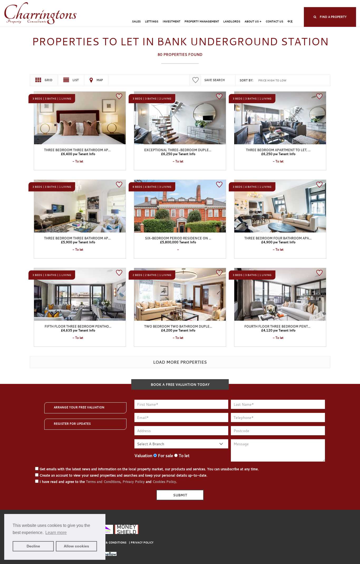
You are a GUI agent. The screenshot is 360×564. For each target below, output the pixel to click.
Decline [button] (33, 546)
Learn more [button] (56, 532)
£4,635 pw (78, 330)
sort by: (246, 80)
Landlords (231, 21)
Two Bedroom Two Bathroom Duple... (178, 326)
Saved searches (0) (271, 4)
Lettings (151, 21)
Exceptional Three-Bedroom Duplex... (178, 150)
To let (183, 455)
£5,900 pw (78, 242)
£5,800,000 (178, 242)
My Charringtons (201, 4)
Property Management (201, 21)
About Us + (253, 21)
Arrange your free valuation (79, 407)
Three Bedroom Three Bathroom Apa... (78, 150)
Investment (171, 21)
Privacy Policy (134, 481)
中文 (290, 21)
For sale (165, 455)
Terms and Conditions (103, 481)
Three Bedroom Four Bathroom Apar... (278, 238)
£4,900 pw (278, 242)
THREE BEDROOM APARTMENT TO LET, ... (278, 150)
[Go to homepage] (40, 13)
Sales (136, 21)
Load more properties (180, 362)
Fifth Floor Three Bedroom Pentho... (78, 326)
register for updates (72, 424)
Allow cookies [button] (76, 546)
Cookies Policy (164, 481)
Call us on (310, 4)
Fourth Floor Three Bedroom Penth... (278, 326)
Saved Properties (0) (236, 4)
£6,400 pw (78, 154)
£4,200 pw (178, 330)
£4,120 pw (278, 330)
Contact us (274, 21)
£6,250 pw (178, 154)
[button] (330, 17)
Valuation (143, 455)
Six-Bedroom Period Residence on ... (178, 238)
